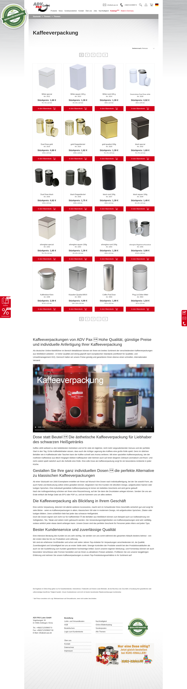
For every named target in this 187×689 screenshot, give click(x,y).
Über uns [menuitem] (88, 11)
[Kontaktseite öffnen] (184, 312)
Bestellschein (69, 628)
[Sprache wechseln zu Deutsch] (156, 4)
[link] (110, 5)
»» (105, 55)
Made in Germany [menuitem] (127, 11)
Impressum (68, 651)
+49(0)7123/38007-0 (44, 628)
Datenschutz (69, 647)
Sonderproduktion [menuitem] (70, 11)
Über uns (67, 640)
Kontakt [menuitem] (81, 11)
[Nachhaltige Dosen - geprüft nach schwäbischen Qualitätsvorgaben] (14, 30)
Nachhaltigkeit (101, 621)
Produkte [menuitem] (54, 11)
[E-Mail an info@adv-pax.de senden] (184, 318)
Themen (47, 16)
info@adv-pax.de (45, 633)
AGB (66, 625)
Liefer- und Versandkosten (74, 621)
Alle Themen (101, 632)
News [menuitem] (61, 11)
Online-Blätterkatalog (104, 625)
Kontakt (67, 644)
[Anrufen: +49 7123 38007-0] (184, 323)
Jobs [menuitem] (95, 11)
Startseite (37, 16)
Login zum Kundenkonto (73, 632)
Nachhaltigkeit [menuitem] (104, 11)
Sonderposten (101, 628)
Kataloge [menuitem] (114, 10)
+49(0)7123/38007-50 (45, 630)
